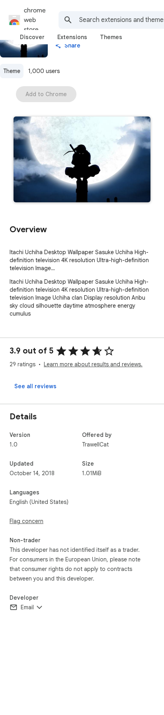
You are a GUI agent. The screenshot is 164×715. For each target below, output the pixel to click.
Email (27, 607)
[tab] (32, 37)
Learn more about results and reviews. (93, 364)
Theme (11, 71)
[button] (82, 160)
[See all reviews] (35, 386)
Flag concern (26, 521)
